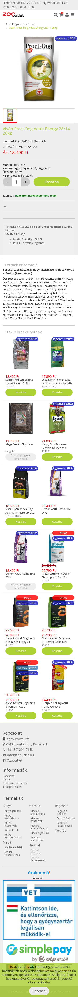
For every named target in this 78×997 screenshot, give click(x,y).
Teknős (60, 830)
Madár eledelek (13, 847)
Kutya (15, 24)
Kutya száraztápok (12, 817)
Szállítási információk (15, 783)
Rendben (39, 991)
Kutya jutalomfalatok (13, 836)
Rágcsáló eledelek (62, 812)
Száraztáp (28, 24)
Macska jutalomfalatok (39, 827)
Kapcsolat (8, 776)
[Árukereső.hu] (39, 874)
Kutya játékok (13, 811)
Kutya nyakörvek (11, 824)
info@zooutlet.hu (20, 755)
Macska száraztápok (37, 812)
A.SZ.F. (7, 779)
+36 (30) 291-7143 (19, 749)
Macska (34, 806)
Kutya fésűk (12, 830)
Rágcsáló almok (66, 818)
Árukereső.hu (39, 878)
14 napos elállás (12, 786)
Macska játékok (39, 833)
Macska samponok (36, 839)
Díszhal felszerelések (38, 859)
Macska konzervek (36, 820)
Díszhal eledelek (35, 851)
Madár (8, 842)
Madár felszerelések (12, 853)
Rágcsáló (62, 806)
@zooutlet (14, 760)
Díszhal (34, 845)
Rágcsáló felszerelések (64, 824)
